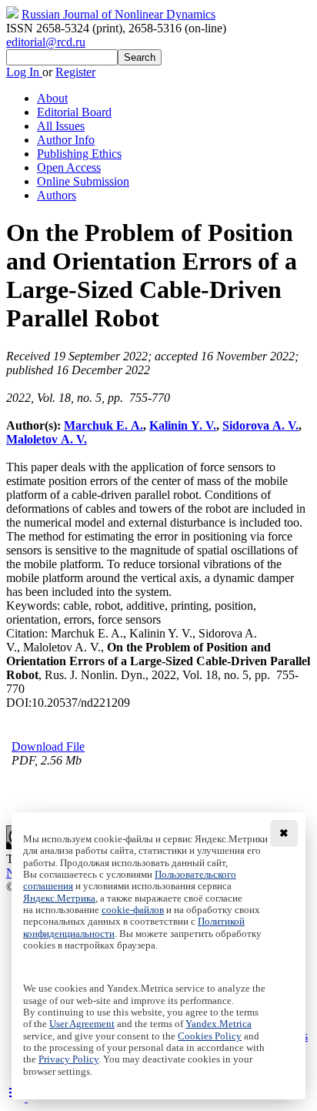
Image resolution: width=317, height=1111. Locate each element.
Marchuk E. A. (103, 425)
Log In (24, 72)
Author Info (66, 139)
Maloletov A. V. (46, 439)
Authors (56, 195)
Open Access (69, 167)
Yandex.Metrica (218, 1024)
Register (75, 72)
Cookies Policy (210, 1036)
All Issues (61, 125)
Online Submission (83, 181)
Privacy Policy (68, 1059)
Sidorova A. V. (260, 425)
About (52, 98)
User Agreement (82, 1024)
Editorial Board (74, 112)
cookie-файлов (133, 910)
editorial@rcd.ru (45, 42)
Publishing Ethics (79, 153)
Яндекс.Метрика (59, 898)
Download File (48, 746)
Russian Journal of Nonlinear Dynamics (118, 14)
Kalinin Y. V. (182, 425)
